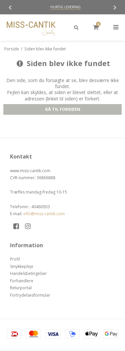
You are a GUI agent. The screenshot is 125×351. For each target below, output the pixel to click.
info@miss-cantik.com (44, 214)
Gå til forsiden (62, 109)
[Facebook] (18, 226)
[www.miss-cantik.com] (31, 27)
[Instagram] (30, 226)
